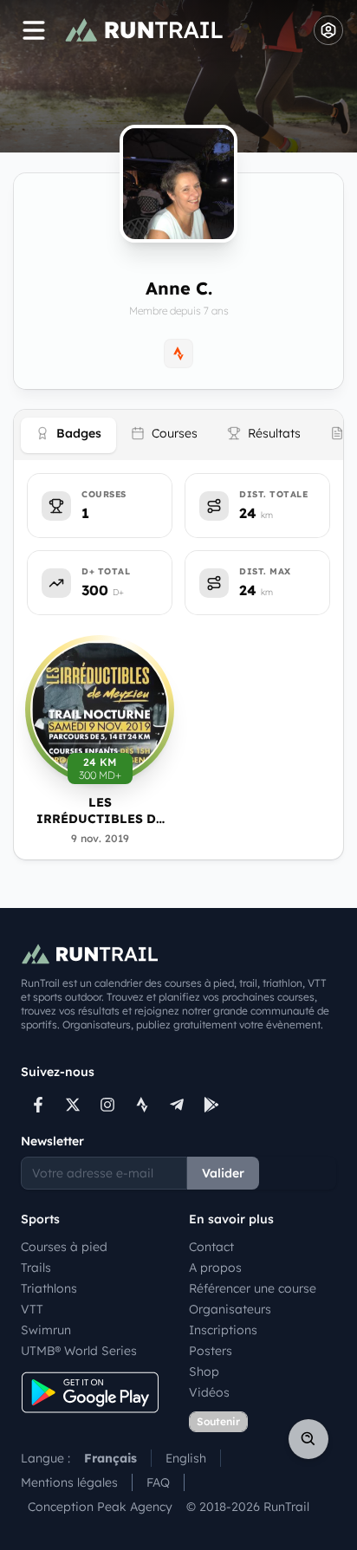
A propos (215, 1267)
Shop (204, 1371)
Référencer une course (252, 1288)
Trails (36, 1267)
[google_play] (211, 1104)
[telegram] (176, 1104)
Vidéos (209, 1392)
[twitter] (72, 1104)
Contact (211, 1247)
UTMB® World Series (79, 1351)
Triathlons (49, 1288)
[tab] (68, 435)
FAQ (158, 1482)
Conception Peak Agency (100, 1506)
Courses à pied (64, 1247)
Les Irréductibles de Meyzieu (100, 811)
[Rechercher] (308, 1439)
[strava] (142, 1104)
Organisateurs (230, 1309)
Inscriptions (223, 1330)
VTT (32, 1309)
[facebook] (38, 1104)
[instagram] (107, 1104)
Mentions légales (69, 1482)
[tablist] (178, 435)
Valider (223, 1173)
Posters (210, 1351)
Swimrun (46, 1330)
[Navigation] (34, 30)
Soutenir (218, 1421)
